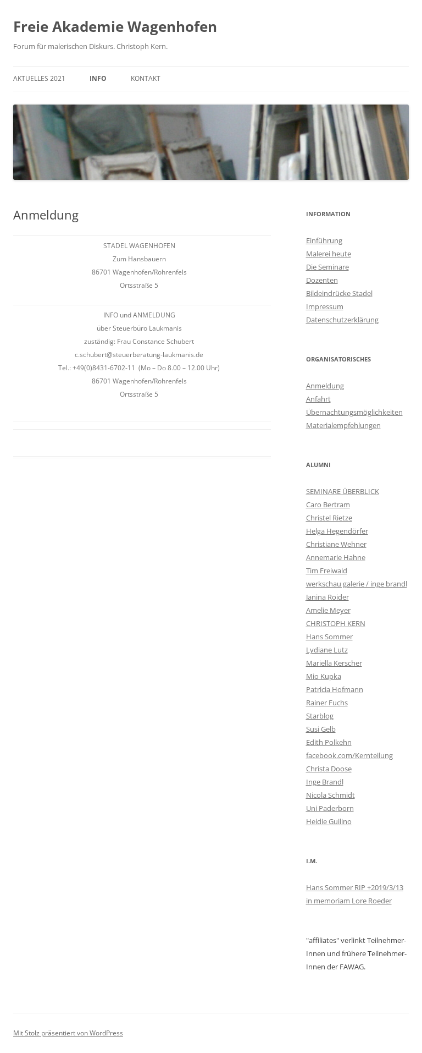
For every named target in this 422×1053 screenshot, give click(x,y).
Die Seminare (327, 267)
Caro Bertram (328, 504)
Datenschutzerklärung (342, 320)
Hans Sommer (329, 636)
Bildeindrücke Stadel (339, 293)
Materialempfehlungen (343, 425)
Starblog (320, 716)
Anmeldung (325, 386)
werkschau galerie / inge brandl (356, 584)
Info (98, 78)
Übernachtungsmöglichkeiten (354, 412)
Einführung (324, 240)
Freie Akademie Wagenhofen (115, 26)
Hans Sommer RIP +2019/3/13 (354, 887)
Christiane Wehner (336, 544)
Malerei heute (328, 254)
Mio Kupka (323, 676)
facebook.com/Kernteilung (349, 755)
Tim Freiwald (326, 570)
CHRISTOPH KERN (335, 623)
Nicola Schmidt (330, 795)
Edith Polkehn (329, 742)
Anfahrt (318, 399)
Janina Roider (327, 597)
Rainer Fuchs (327, 703)
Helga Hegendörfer (337, 531)
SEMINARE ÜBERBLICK (342, 491)
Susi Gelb (321, 729)
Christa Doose (329, 769)
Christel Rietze (329, 518)
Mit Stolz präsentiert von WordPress (68, 1033)
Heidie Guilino (329, 821)
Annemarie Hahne (335, 557)
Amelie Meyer (328, 610)
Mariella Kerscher (334, 663)
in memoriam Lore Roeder (349, 901)
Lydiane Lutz (327, 650)
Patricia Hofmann (334, 689)
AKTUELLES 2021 (39, 78)
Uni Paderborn (330, 808)
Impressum (324, 306)
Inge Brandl (324, 782)
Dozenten (322, 280)
